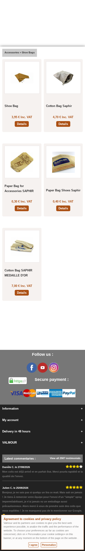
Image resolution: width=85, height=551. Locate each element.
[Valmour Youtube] (42, 367)
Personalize (49, 544)
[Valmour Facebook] (31, 367)
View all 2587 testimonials (65, 458)
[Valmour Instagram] (53, 367)
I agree (33, 544)
